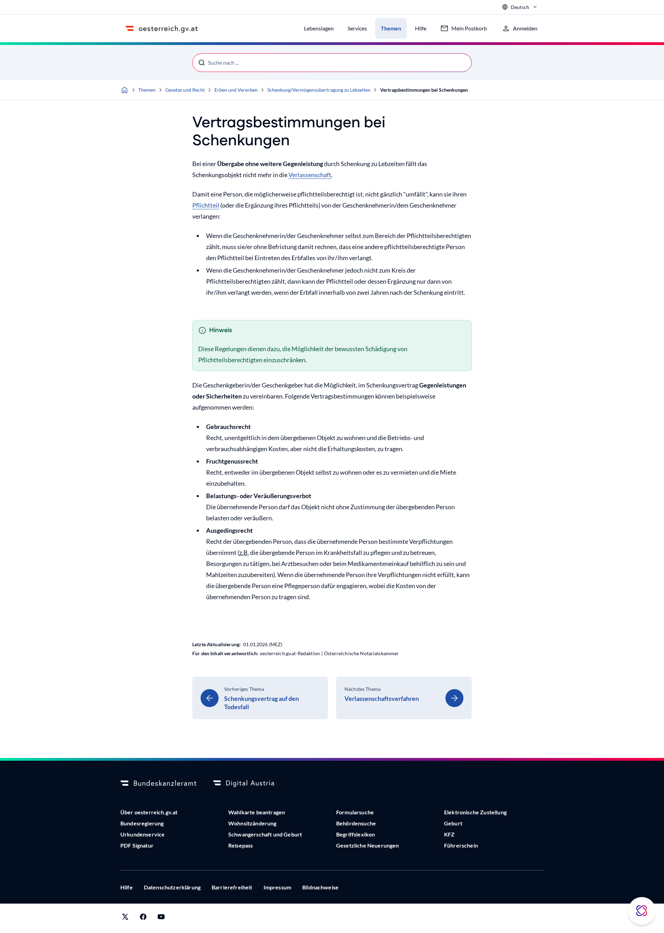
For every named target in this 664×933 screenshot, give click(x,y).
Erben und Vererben (236, 90)
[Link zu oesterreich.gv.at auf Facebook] (143, 918)
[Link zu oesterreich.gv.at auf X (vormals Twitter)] (125, 918)
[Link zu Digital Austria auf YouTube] (161, 918)
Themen (147, 90)
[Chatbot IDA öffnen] (642, 911)
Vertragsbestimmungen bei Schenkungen (424, 90)
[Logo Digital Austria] (251, 783)
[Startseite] (124, 90)
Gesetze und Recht (185, 90)
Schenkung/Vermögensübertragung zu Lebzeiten (318, 90)
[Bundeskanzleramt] (158, 783)
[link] (260, 698)
